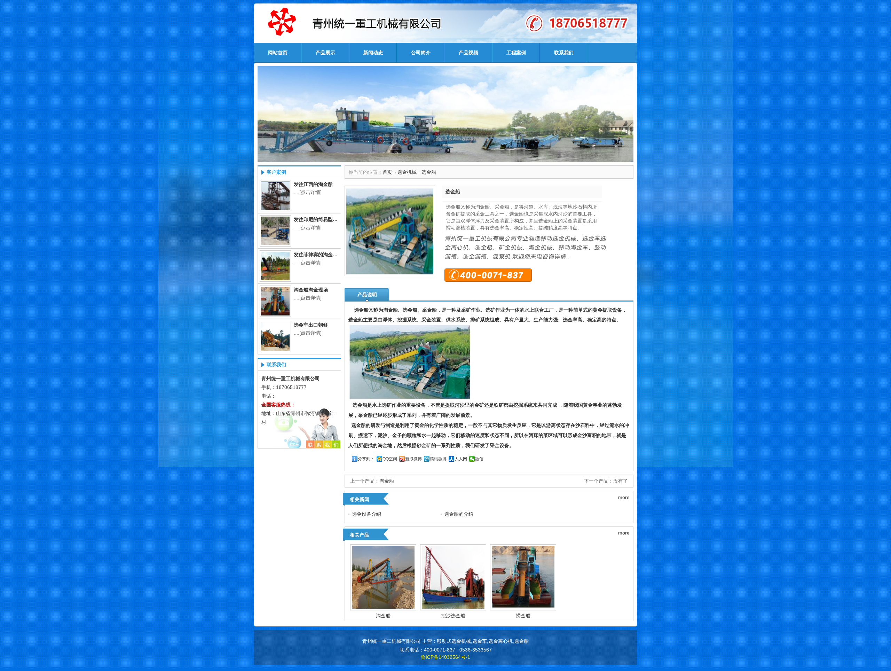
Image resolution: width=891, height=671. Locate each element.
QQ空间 (390, 459)
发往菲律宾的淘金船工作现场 (325, 254)
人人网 (461, 459)
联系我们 (564, 52)
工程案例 (516, 52)
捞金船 (523, 615)
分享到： (366, 459)
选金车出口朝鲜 (311, 325)
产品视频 (468, 52)
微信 (479, 459)
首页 (387, 172)
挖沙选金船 (453, 615)
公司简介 (421, 52)
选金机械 (407, 172)
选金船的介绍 (458, 514)
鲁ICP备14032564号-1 (445, 657)
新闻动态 (373, 52)
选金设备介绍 (366, 514)
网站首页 (277, 52)
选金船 (428, 172)
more (624, 497)
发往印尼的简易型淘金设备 (323, 219)
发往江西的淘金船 (313, 184)
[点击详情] (310, 192)
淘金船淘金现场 (311, 289)
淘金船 (386, 481)
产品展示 (325, 52)
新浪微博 (413, 459)
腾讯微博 (438, 459)
